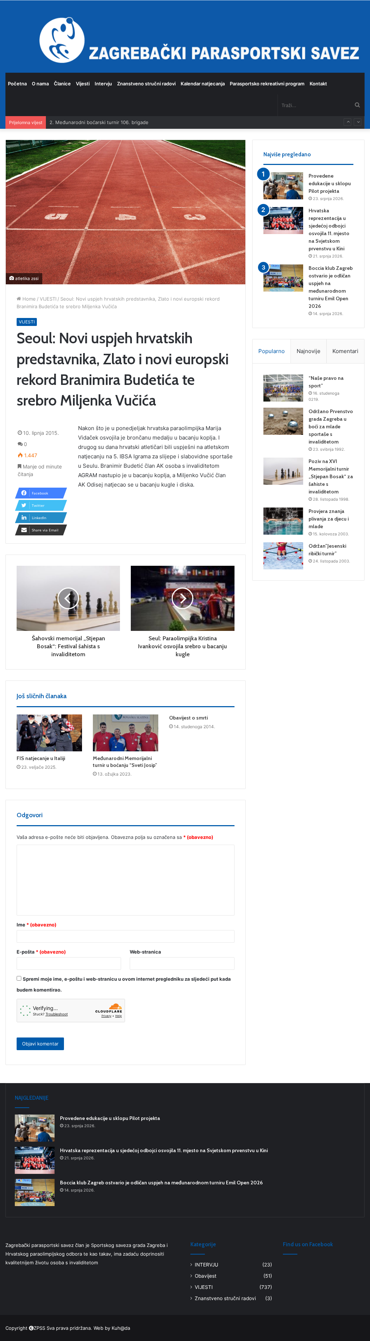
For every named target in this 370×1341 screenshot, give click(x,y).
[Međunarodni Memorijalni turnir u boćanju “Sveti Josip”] (125, 732)
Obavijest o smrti (188, 717)
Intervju (103, 83)
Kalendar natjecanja (203, 83)
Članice (62, 83)
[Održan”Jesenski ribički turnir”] (283, 555)
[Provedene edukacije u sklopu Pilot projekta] (283, 185)
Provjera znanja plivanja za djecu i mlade (329, 519)
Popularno (271, 351)
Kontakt (318, 83)
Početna (17, 83)
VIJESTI (48, 299)
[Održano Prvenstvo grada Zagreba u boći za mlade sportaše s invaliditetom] (283, 421)
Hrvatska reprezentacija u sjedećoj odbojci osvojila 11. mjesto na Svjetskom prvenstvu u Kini (164, 1150)
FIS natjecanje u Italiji (41, 758)
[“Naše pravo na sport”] (283, 388)
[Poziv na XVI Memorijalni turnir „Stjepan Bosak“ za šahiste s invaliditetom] (283, 471)
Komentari (345, 351)
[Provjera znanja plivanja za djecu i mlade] (283, 521)
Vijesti (83, 83)
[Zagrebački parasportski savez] (23, 36)
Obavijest (205, 1276)
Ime (36, 925)
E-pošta (41, 952)
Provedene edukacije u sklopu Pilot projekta (330, 183)
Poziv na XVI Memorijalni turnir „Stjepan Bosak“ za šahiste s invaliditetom (331, 476)
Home (28, 299)
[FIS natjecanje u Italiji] (49, 732)
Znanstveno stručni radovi (146, 83)
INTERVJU (206, 1265)
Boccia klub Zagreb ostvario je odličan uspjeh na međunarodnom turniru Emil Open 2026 (161, 1182)
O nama (40, 83)
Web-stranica (145, 952)
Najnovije (308, 351)
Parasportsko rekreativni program (267, 83)
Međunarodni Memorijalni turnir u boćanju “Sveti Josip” (125, 761)
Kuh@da (121, 1328)
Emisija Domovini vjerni (75, 123)
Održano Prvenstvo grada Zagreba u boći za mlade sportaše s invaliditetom (331, 426)
